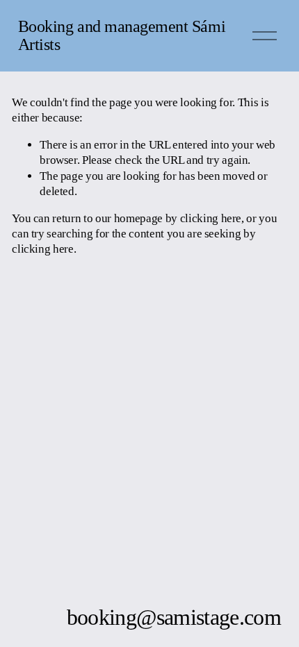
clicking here (211, 218)
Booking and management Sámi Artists (121, 35)
